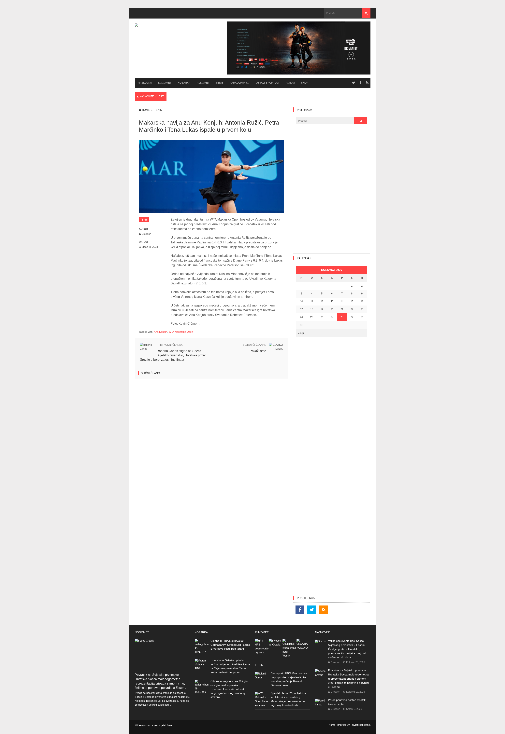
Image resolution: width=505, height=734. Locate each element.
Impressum (343, 724)
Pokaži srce (258, 351)
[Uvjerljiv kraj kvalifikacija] (303, 646)
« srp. (301, 333)
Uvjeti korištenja (361, 724)
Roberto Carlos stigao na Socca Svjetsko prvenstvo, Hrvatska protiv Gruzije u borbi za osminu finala (173, 355)
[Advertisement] (331, 190)
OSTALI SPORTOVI (267, 82)
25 (311, 317)
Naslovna (145, 82)
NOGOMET (164, 82)
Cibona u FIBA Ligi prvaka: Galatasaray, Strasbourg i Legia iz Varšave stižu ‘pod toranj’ (230, 644)
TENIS (220, 82)
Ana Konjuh (160, 331)
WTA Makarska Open (181, 331)
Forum (290, 82)
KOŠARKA (184, 82)
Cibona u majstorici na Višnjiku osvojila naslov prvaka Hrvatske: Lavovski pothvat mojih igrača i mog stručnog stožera (229, 689)
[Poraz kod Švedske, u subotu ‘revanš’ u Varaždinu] (275, 646)
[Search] (366, 13)
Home (146, 109)
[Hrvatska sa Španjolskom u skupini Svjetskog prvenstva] (262, 647)
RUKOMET (203, 82)
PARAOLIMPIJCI (240, 82)
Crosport (335, 662)
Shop (304, 82)
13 (332, 301)
